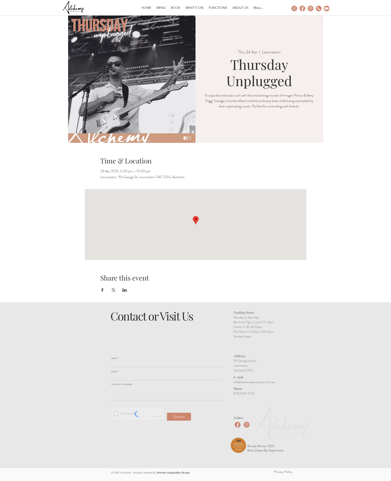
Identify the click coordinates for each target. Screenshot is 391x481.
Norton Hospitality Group (173, 472)
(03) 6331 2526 (244, 393)
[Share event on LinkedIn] (124, 290)
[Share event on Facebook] (102, 290)
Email (114, 371)
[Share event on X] (113, 290)
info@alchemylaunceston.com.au (254, 382)
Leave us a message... (122, 384)
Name (114, 358)
